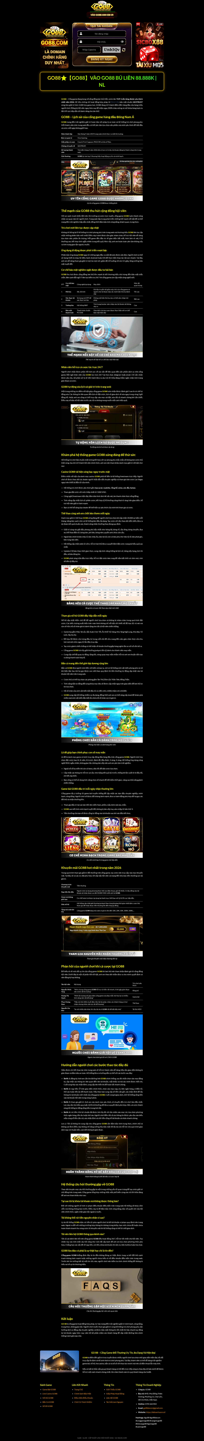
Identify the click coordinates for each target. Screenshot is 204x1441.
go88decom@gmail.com (153, 1408)
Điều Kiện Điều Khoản (83, 1398)
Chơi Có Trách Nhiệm (83, 1402)
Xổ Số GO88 (47, 1406)
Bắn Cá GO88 (48, 1402)
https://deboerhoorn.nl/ (156, 1412)
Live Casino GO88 (49, 1393)
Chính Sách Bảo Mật (82, 1393)
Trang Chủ (78, 1389)
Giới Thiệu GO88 (113, 1389)
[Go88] (102, 6)
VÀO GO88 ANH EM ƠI (102, 15)
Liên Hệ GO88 (112, 1398)
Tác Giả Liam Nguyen (114, 1402)
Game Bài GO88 (49, 1389)
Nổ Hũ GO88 (47, 1398)
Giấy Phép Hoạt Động (115, 1393)
